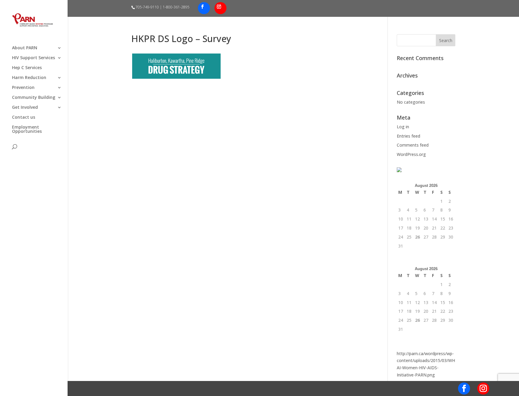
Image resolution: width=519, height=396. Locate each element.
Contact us (23, 117)
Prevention (23, 87)
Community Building (33, 97)
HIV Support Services (33, 58)
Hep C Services (27, 67)
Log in (403, 126)
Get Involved (25, 107)
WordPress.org (411, 154)
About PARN (24, 48)
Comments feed (413, 145)
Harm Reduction (29, 77)
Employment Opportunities (27, 129)
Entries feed (408, 136)
